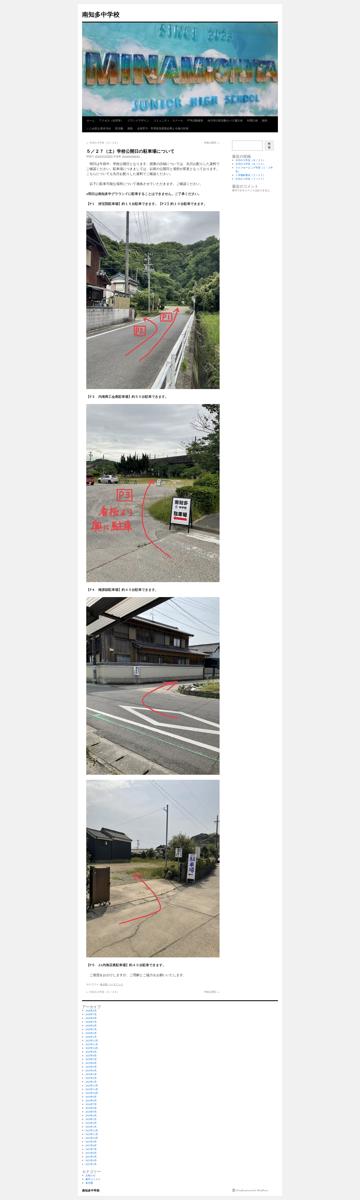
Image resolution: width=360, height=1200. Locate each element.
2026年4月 (91, 1025)
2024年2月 (91, 1122)
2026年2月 (91, 1033)
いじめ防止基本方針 (99, 128)
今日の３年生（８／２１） (250, 163)
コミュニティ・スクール (168, 120)
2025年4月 (91, 1070)
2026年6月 (91, 1018)
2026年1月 (91, 1036)
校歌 (130, 128)
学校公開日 (212, 142)
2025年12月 (91, 1040)
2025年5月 (91, 1066)
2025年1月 (91, 1081)
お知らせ (90, 1175)
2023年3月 (91, 1164)
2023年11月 (91, 1134)
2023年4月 (91, 1160)
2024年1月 (91, 1126)
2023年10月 (91, 1137)
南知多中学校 (101, 14)
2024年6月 (91, 1108)
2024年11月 (91, 1089)
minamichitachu (131, 156)
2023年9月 (91, 1141)
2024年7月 (91, 1104)
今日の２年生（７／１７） (250, 178)
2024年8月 (91, 1100)
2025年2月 (91, 1078)
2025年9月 (91, 1051)
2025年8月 (91, 1055)
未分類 (104, 984)
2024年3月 (91, 1119)
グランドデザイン (138, 120)
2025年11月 (91, 1044)
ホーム (91, 120)
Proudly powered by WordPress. (252, 1190)
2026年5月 (91, 1021)
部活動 (119, 128)
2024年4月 (91, 1115)
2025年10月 (91, 1048)
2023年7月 (91, 1149)
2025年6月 (91, 1063)
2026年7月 (91, 1014)
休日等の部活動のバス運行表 (225, 120)
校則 (264, 120)
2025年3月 (91, 1074)
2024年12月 (91, 1085)
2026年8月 (91, 1010)
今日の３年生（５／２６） (102, 142)
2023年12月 (91, 1130)
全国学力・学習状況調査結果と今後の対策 (163, 128)
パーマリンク (115, 984)
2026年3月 (91, 1029)
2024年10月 (91, 1093)
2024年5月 (91, 1111)
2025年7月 (91, 1059)
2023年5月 (91, 1156)
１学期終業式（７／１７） (250, 175)
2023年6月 (91, 1152)
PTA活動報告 (195, 120)
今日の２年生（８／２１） (250, 160)
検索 (269, 145)
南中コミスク (92, 1179)
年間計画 (252, 120)
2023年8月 (91, 1145)
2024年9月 (91, 1096)
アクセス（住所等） (111, 120)
